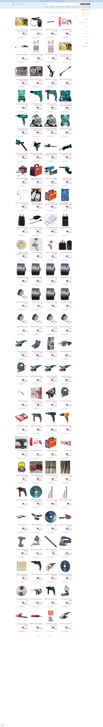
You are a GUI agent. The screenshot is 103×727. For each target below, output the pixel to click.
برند (87, 26)
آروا (85, 31)
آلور (85, 34)
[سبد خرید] (13, 4)
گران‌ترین (44, 12)
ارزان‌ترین (48, 12)
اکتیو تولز (84, 36)
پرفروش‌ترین (57, 12)
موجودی (86, 43)
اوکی (85, 39)
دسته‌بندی (86, 19)
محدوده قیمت (85, 46)
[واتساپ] (2, 724)
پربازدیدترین (62, 12)
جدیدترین (52, 12)
